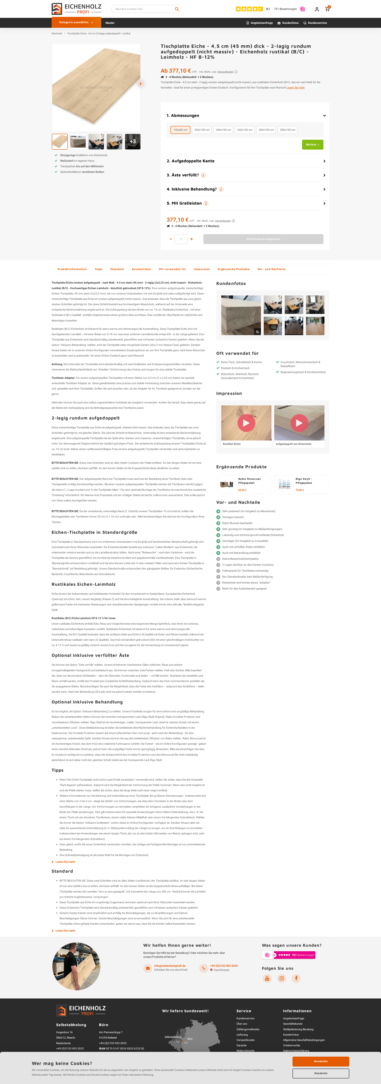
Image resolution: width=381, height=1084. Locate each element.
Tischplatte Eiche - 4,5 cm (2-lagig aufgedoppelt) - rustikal (98, 33)
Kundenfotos (290, 23)
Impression (202, 269)
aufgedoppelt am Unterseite (293, 444)
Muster (110, 23)
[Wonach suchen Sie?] (177, 9)
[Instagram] (281, 978)
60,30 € (242, 490)
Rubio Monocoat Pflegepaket (249, 480)
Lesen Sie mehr (296, 88)
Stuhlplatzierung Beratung (298, 1029)
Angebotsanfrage (262, 23)
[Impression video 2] (299, 423)
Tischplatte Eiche (177, 329)
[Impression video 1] (246, 423)
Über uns (242, 1024)
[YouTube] (267, 978)
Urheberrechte (291, 1045)
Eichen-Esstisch (111, 356)
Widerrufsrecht (245, 1051)
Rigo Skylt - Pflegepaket (304, 480)
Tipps (99, 269)
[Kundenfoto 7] (315, 326)
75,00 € (300, 490)
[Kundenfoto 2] (273, 304)
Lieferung (242, 1035)
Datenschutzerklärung (296, 1051)
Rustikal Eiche (232, 444)
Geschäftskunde (292, 1024)
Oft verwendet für (172, 269)
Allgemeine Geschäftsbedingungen (304, 1040)
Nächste (311, 145)
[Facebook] (296, 978)
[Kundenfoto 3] (294, 304)
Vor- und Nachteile (272, 269)
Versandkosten (246, 1040)
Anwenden (321, 1061)
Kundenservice (317, 23)
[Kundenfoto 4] (315, 304)
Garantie (241, 1045)
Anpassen (320, 1073)
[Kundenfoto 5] (273, 326)
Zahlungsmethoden (248, 1029)
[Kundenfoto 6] (294, 326)
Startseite (57, 33)
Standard (117, 269)
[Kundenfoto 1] (241, 315)
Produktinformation (72, 269)
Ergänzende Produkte (233, 269)
